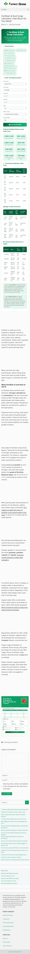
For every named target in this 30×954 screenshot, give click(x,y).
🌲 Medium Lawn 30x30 (10, 67)
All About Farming (8, 915)
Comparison (6, 919)
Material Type (6, 111)
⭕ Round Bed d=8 (8, 63)
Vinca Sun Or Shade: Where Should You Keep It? (14, 841)
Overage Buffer (6, 117)
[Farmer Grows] (15, 4)
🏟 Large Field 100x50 (9, 70)
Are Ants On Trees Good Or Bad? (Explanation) (13, 855)
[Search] (27, 802)
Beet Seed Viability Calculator (9, 883)
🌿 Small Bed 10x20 (9, 50)
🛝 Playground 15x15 (9, 57)
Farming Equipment (8, 926)
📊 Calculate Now (15, 124)
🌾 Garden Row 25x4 (9, 60)
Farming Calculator (11, 742)
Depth (4, 105)
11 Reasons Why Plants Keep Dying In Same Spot (14, 809)
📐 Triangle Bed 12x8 (9, 73)
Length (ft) (5, 93)
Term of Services (7, 946)
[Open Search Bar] (28, 9)
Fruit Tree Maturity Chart (8, 876)
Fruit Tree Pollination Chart (8, 881)
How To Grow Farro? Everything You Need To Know (15, 860)
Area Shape (5, 87)
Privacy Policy (6, 942)
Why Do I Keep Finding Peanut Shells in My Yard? (14, 830)
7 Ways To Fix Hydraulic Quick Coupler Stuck (13, 812)
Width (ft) (5, 99)
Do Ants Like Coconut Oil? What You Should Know (14, 848)
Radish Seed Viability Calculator (9, 873)
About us (5, 938)
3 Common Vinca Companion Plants (11, 857)
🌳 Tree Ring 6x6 (21, 50)
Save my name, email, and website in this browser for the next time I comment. (15, 786)
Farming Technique (8, 922)
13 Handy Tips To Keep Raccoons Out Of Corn (13, 819)
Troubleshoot (6, 930)
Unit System (6, 81)
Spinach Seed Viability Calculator (10, 878)
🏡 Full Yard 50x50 (9, 53)
